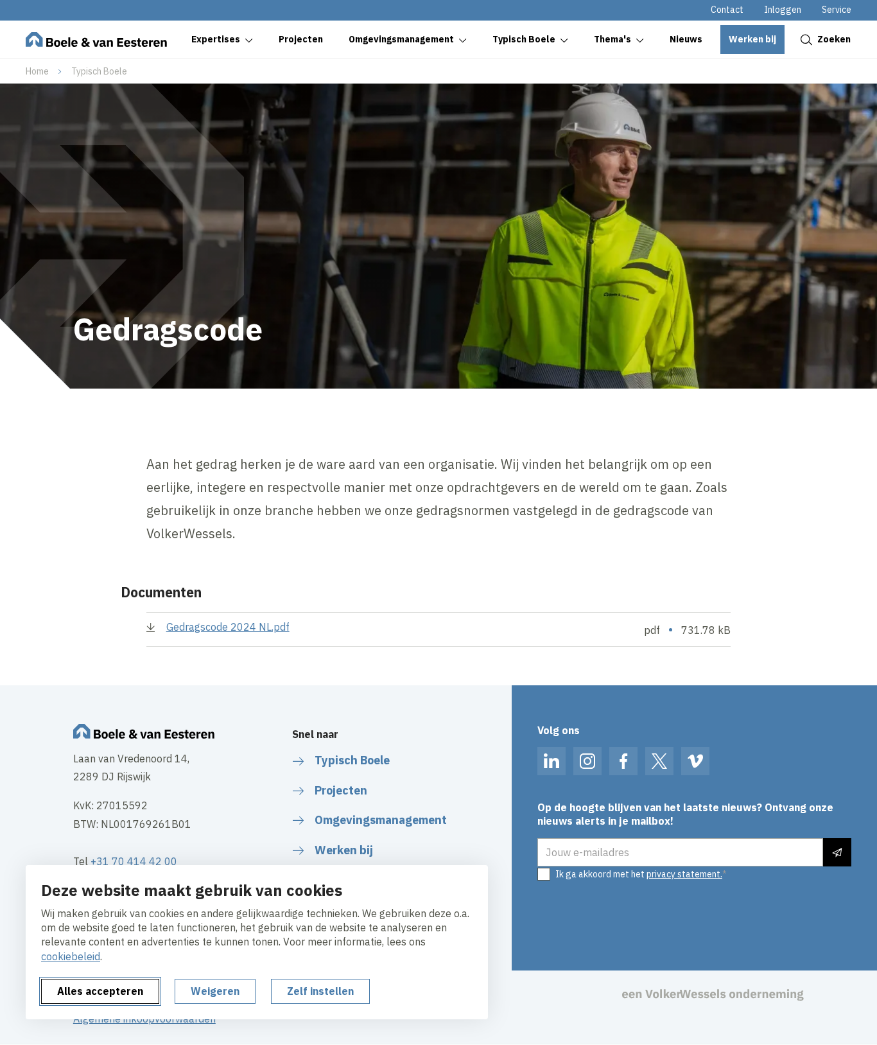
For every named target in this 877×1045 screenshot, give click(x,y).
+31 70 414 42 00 (134, 861)
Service (836, 9)
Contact (727, 9)
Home (37, 71)
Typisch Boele (99, 71)
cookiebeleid (70, 956)
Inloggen (782, 9)
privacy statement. (684, 874)
